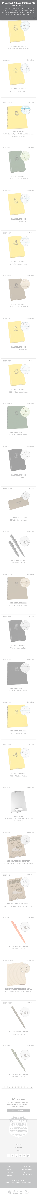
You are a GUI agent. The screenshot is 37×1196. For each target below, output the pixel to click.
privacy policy (26, 14)
